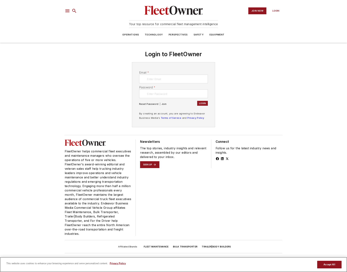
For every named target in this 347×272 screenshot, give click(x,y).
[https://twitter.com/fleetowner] (227, 158)
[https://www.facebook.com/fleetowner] (217, 158)
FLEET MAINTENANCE (156, 246)
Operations (130, 34)
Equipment (217, 34)
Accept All (329, 264)
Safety (199, 34)
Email (144, 72)
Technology (154, 34)
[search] (74, 11)
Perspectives (178, 34)
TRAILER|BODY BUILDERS (216, 246)
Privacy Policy (195, 117)
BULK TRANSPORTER (185, 246)
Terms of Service (171, 117)
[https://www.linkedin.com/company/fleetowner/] (222, 158)
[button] (67, 11)
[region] (173, 264)
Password (147, 87)
